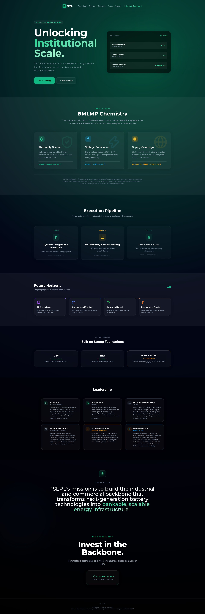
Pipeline (92, 6)
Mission (118, 6)
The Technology (44, 80)
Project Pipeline (66, 80)
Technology (82, 6)
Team (110, 6)
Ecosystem (102, 6)
